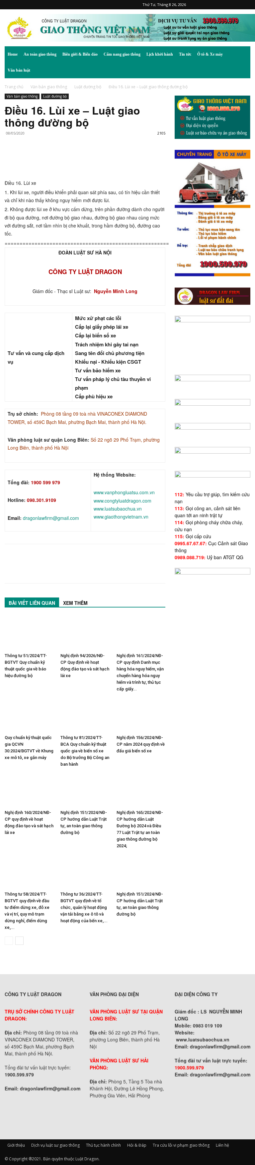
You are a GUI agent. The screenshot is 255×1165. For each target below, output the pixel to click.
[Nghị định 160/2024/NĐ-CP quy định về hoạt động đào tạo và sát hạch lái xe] (29, 790)
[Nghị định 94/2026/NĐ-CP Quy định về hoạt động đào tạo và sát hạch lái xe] (84, 633)
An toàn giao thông (40, 54)
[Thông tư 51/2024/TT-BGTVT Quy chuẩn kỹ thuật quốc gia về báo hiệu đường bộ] (29, 633)
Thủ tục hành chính (103, 1145)
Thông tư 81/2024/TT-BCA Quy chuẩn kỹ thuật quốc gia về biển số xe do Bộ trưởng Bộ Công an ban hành (84, 751)
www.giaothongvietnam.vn (121, 516)
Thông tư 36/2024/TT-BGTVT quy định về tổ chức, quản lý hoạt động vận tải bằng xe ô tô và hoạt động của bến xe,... (84, 907)
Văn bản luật (19, 70)
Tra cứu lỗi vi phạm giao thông (181, 1145)
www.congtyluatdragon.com (122, 500)
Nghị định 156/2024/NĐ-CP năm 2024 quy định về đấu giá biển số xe (141, 744)
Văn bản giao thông (49, 87)
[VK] (87, 160)
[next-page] (19, 941)
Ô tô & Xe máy (210, 54)
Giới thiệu (16, 1145)
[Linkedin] (72, 160)
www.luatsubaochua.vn (118, 508)
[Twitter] (234, 4)
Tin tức (185, 54)
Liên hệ (222, 1145)
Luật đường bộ (87, 87)
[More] (103, 160)
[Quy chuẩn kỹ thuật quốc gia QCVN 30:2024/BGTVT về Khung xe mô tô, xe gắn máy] (29, 715)
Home (13, 54)
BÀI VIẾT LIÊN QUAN (32, 602)
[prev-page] (9, 941)
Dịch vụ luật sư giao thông (55, 1145)
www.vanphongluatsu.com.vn (124, 492)
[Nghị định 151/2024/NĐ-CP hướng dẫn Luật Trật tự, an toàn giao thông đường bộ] (84, 790)
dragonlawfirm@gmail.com (51, 518)
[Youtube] (245, 4)
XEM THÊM (75, 602)
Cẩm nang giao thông (122, 54)
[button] (242, 54)
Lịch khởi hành (159, 54)
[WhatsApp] (57, 160)
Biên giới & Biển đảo (80, 54)
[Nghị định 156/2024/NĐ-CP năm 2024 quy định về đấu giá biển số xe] (141, 715)
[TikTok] (223, 4)
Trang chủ (14, 87)
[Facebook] (202, 4)
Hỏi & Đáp (136, 1145)
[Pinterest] (212, 4)
